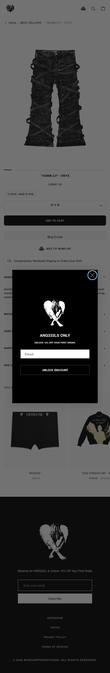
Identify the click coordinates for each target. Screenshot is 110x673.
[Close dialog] (92, 275)
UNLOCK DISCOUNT (55, 370)
